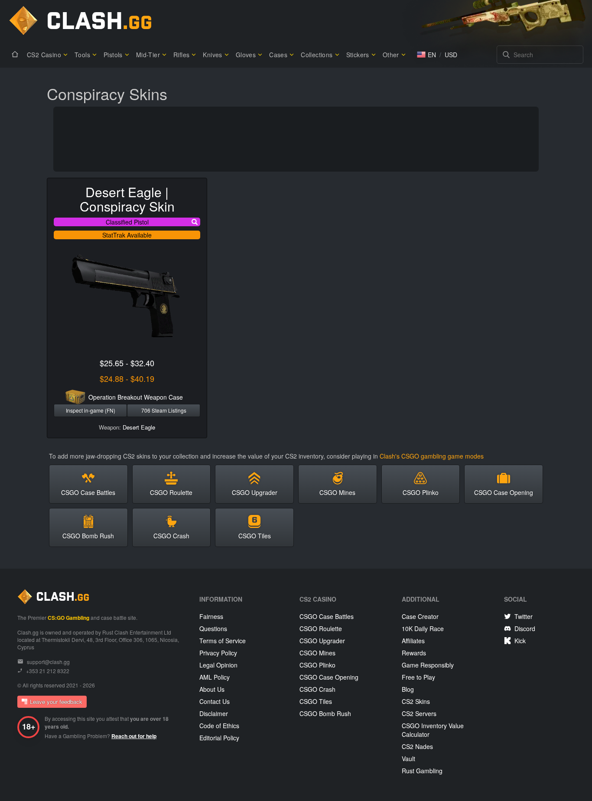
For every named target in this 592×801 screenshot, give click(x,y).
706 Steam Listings (163, 410)
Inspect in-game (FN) (90, 410)
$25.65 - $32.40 (127, 362)
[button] (426, 54)
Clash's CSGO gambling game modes (432, 456)
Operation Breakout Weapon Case (135, 397)
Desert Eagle (139, 427)
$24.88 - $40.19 (127, 378)
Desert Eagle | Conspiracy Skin (127, 198)
